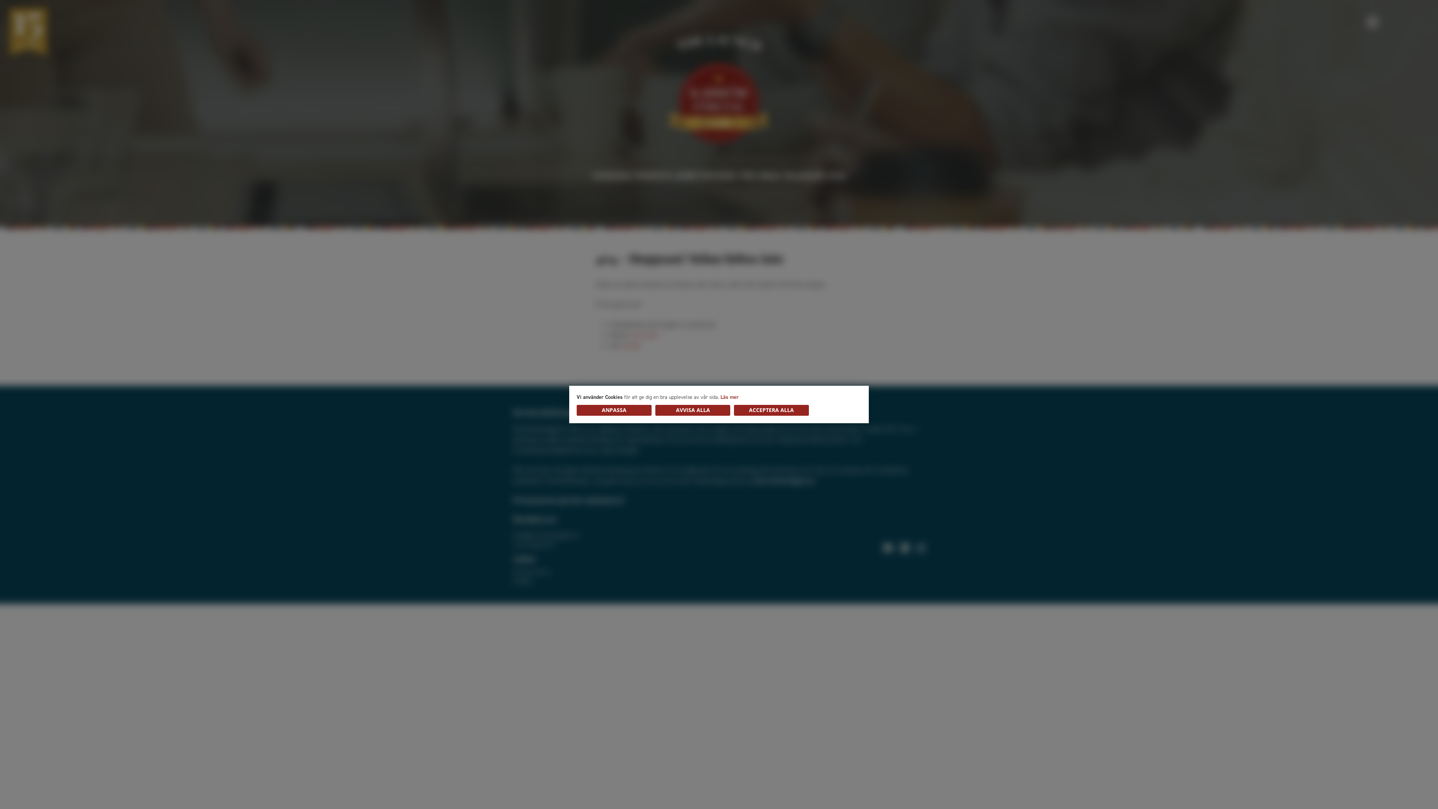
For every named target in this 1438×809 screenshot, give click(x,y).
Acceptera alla (771, 409)
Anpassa (614, 409)
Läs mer (729, 397)
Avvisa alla (693, 409)
